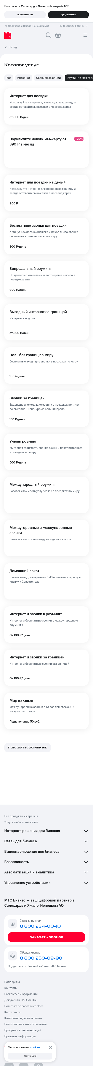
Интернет (23, 78)
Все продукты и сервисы (21, 816)
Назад (13, 47)
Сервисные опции (48, 78)
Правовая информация (20, 1036)
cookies (35, 1047)
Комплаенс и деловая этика (23, 1018)
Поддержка (16, 966)
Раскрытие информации (21, 994)
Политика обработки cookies (23, 1006)
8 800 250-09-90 (41, 958)
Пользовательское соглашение (25, 1024)
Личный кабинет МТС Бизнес (47, 966)
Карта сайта (12, 1012)
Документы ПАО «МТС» (20, 1000)
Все (8, 78)
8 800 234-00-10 (73, 26)
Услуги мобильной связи (21, 822)
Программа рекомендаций (22, 1030)
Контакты (10, 988)
